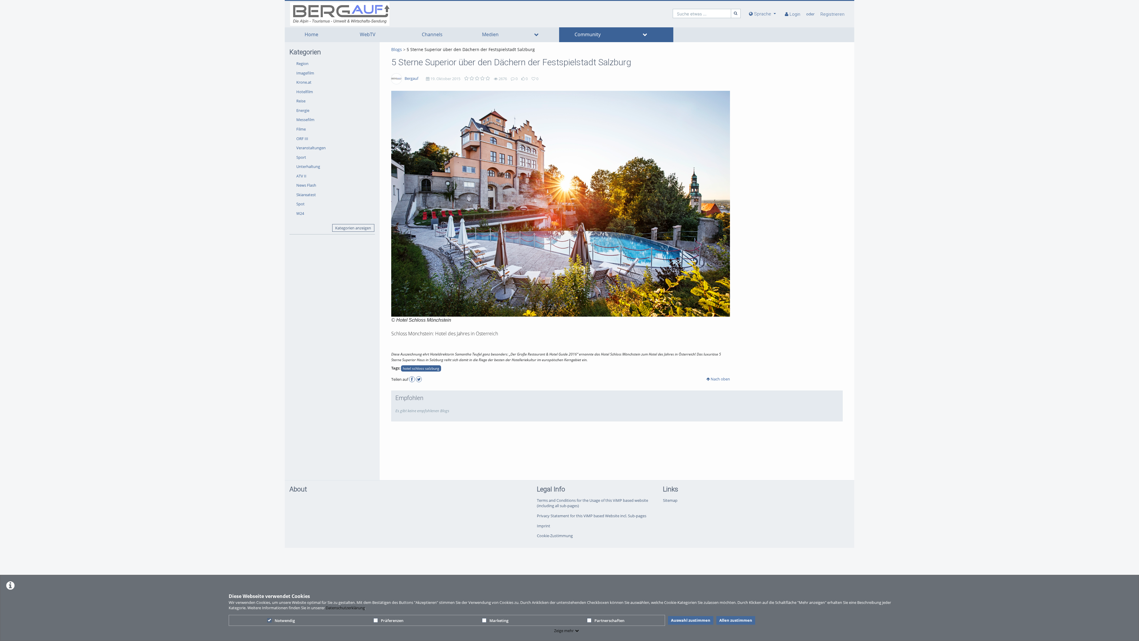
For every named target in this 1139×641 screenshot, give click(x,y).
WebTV (368, 34)
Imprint (543, 526)
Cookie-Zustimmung (555, 535)
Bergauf (411, 78)
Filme (301, 129)
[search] (702, 13)
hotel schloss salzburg (421, 368)
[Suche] (736, 13)
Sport (301, 157)
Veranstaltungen (311, 147)
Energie (302, 110)
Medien (490, 34)
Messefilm (305, 119)
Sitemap (670, 500)
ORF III (302, 138)
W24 (300, 213)
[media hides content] (536, 34)
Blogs (396, 49)
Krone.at (303, 82)
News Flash (306, 185)
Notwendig (285, 620)
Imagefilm (305, 73)
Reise (301, 101)
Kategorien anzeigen (353, 228)
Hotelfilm (304, 91)
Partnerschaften (609, 620)
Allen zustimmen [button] (735, 620)
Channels (432, 34)
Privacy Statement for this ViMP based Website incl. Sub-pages (591, 515)
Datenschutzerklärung (345, 607)
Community (588, 34)
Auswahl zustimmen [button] (690, 620)
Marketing (498, 620)
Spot (300, 204)
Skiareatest (306, 194)
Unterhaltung (308, 166)
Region (302, 63)
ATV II (301, 176)
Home (311, 34)
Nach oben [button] (720, 379)
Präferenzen (392, 620)
